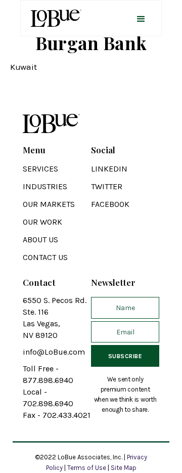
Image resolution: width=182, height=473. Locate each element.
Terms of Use (86, 467)
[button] (141, 18)
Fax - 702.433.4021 (56, 415)
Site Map (123, 467)
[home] (53, 18)
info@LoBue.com (54, 352)
